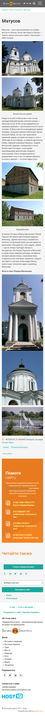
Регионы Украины (12, 644)
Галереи (8, 659)
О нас (12, 607)
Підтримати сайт (22, 590)
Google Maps (8, 442)
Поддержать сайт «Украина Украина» (21, 612)
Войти (9, 595)
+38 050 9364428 (9, 687)
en (30, 3)
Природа (8, 653)
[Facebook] (4, 675)
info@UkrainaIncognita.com (17, 488)
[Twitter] (10, 675)
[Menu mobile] (40, 4)
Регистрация (12, 598)
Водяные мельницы (19, 447)
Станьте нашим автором (23, 567)
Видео (7, 662)
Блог (6, 656)
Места (7, 650)
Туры (6, 647)
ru (27, 3)
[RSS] (21, 675)
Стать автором (25, 607)
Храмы (6, 447)
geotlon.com (38, 711)
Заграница (9, 665)
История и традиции (13, 641)
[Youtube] (15, 675)
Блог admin (7, 454)
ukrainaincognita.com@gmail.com (16, 690)
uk (24, 3)
